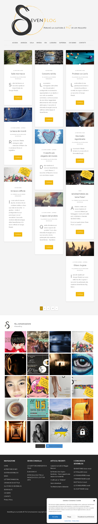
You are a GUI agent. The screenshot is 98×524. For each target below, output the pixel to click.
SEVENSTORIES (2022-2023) (82, 468)
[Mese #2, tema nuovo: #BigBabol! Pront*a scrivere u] (38, 387)
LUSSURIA (53, 43)
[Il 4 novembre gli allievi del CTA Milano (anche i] (38, 409)
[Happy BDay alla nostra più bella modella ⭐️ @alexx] (15, 387)
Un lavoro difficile (18, 191)
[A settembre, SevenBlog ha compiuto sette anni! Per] (15, 409)
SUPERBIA (62, 43)
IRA (46, 43)
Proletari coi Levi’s (80, 74)
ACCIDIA (15, 43)
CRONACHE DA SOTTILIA (12, 483)
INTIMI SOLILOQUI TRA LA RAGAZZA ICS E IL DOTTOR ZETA (36, 477)
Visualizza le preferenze (86, 517)
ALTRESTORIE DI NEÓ (10, 469)
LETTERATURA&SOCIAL (11, 479)
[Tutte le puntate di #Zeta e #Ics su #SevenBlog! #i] (82, 364)
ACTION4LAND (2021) (80, 472)
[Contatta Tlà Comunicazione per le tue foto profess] (15, 342)
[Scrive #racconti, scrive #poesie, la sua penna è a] (38, 432)
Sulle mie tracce (18, 74)
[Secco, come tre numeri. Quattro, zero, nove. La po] (15, 432)
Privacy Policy (75, 520)
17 (52, 308)
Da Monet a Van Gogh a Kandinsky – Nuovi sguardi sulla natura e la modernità (60, 474)
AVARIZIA (24, 43)
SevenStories (49, 70)
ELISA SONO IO (32, 472)
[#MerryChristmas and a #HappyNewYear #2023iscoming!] (38, 364)
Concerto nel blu (49, 74)
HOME (6, 466)
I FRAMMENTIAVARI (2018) (82, 479)
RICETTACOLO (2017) (80, 482)
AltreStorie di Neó (18, 70)
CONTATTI (82, 43)
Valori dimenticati (55, 483)
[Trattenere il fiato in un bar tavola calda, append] (60, 364)
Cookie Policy (67, 520)
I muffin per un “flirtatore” (58, 480)
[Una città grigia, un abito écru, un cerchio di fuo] (15, 364)
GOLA (32, 43)
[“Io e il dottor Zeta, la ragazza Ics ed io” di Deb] (60, 387)
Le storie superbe (15, 127)
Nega (69, 517)
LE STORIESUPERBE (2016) (82, 485)
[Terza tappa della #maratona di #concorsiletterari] (82, 342)
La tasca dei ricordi (18, 131)
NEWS (80, 190)
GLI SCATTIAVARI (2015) (81, 489)
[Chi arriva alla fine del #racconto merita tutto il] (82, 409)
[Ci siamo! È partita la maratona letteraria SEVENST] (82, 387)
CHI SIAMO (72, 43)
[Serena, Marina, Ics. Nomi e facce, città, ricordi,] (60, 342)
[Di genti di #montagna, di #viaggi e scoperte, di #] (60, 409)
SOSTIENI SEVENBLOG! (11, 472)
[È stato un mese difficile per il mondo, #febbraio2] (60, 432)
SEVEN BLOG (8, 489)
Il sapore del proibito (49, 216)
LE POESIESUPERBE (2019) (82, 475)
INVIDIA (39, 43)
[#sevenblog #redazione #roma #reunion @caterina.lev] (38, 342)
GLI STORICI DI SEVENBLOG (13, 486)
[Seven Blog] (49, 20)
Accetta (55, 517)
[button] (94, 501)
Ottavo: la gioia (80, 265)
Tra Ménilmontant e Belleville (59, 486)
